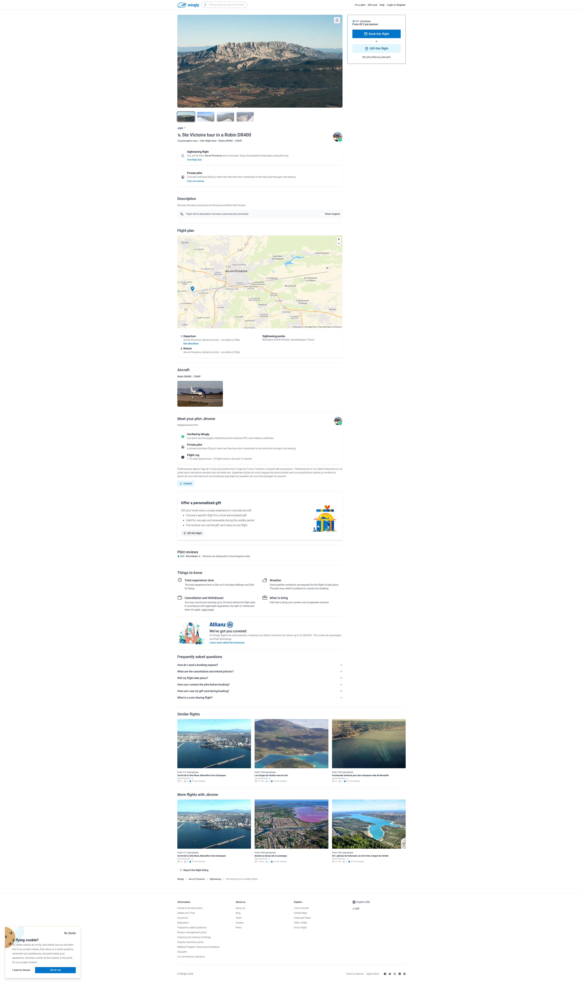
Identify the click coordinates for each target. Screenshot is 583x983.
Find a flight (300, 927)
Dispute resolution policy (190, 942)
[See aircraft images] (200, 394)
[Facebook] (385, 974)
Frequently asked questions (192, 927)
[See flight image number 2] (205, 117)
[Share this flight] (337, 20)
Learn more (207, 609)
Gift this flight (194, 533)
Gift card (372, 4)
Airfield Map (300, 913)
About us (240, 908)
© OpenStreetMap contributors (329, 326)
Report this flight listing (195, 870)
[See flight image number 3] (225, 117)
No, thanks (70, 933)
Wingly (180, 879)
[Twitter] (390, 974)
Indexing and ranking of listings (194, 937)
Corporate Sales (302, 917)
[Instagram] (395, 974)
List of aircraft (301, 908)
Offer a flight (300, 922)
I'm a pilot (360, 4)
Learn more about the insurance (227, 642)
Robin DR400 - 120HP (230, 140)
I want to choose (21, 970)
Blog (238, 913)
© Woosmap (297, 326)
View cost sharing (195, 181)
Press (239, 927)
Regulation (183, 922)
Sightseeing (215, 879)
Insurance (182, 917)
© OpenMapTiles (309, 326)
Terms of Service (355, 973)
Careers (240, 922)
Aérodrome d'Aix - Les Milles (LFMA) (221, 339)
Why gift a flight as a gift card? (376, 57)
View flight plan (194, 159)
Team (239, 917)
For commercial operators (191, 956)
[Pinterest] (404, 974)
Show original (332, 214)
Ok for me (55, 970)
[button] (192, 289)
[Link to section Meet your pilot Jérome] (338, 140)
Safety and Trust (186, 913)
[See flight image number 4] (245, 117)
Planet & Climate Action (190, 908)
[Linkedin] (399, 974)
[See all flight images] (260, 61)
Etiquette (182, 951)
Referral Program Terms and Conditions (198, 947)
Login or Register (396, 4)
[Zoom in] (339, 239)
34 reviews (365, 21)
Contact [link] (187, 483)
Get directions (191, 343)
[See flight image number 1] (186, 117)
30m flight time (208, 140)
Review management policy (192, 932)
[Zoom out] (339, 243)
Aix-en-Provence (197, 879)
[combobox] (224, 5)
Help (382, 4)
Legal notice (372, 973)
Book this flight (379, 34)
